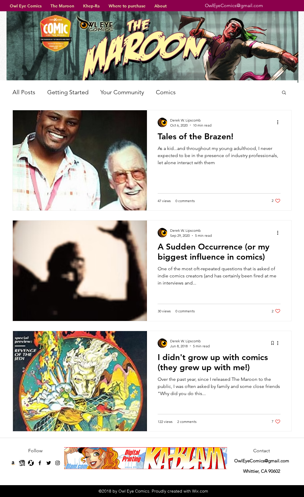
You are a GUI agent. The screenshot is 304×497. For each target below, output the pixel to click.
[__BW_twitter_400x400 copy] (22, 463)
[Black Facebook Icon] (40, 463)
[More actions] (279, 122)
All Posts (23, 92)
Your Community (122, 92)
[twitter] (49, 463)
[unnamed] (31, 463)
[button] (284, 93)
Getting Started (67, 92)
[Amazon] (13, 463)
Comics (166, 92)
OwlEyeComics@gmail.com (234, 5)
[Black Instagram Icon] (58, 463)
